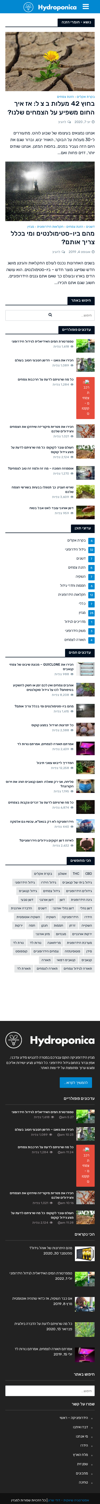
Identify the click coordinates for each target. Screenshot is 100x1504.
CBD (88, 874)
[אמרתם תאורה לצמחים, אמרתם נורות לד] (85, 748)
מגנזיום (61, 934)
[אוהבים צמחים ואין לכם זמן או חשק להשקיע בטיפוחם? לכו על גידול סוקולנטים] (85, 689)
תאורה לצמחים (47, 968)
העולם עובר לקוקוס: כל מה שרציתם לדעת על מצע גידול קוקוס (42, 449)
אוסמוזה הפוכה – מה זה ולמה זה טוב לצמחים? (41, 468)
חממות (58, 925)
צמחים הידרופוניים (46, 951)
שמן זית (82, 1464)
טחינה (83, 1482)
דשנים (90, 227)
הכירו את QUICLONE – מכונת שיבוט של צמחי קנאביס (41, 666)
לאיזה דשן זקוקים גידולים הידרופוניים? (46, 840)
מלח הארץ (80, 1454)
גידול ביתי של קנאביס (77, 882)
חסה (32, 925)
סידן (89, 951)
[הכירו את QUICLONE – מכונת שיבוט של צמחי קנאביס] (85, 668)
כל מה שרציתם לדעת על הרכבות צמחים (46, 379)
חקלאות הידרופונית (50, 227)
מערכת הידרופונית (79, 943)
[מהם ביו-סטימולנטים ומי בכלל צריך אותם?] (50, 190)
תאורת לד (24, 968)
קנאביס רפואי (66, 960)
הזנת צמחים (65, 97)
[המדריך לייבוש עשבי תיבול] (85, 767)
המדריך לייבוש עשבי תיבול (55, 763)
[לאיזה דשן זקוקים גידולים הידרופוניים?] (85, 844)
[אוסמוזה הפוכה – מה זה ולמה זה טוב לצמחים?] (85, 472)
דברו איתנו (80, 1427)
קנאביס (87, 960)
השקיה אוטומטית (28, 917)
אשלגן (62, 874)
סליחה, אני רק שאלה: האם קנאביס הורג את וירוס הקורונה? (40, 784)
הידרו (88, 917)
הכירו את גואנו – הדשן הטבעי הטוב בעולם (44, 360)
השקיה (51, 917)
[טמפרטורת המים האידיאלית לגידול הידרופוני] (85, 345)
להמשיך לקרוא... (76, 1082)
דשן (62, 900)
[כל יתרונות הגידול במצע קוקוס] (85, 729)
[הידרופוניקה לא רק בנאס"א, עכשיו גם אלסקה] (85, 825)
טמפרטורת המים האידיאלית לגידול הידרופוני (43, 341)
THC (76, 874)
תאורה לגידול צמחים (78, 968)
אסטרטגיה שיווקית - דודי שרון (68, 1500)
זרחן (72, 925)
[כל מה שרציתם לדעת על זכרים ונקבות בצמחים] (85, 806)
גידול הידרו (48, 882)
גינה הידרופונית (81, 900)
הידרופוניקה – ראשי (74, 1418)
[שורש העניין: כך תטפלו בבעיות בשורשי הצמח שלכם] (85, 491)
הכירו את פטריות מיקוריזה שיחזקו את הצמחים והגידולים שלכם (42, 429)
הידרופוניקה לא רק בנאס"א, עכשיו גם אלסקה (42, 821)
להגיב (62, 122)
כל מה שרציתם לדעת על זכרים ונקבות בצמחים (41, 802)
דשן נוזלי (86, 908)
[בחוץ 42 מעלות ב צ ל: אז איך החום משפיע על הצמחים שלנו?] (50, 61)
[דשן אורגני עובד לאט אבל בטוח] (85, 512)
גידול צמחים (51, 891)
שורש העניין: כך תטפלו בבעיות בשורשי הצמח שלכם (43, 489)
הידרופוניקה (70, 917)
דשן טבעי (27, 900)
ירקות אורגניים (82, 934)
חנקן (44, 925)
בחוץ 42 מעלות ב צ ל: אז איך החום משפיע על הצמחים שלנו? (51, 108)
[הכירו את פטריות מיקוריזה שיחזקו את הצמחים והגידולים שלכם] (85, 431)
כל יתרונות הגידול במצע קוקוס (52, 725)
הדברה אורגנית (21, 908)
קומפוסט (21, 951)
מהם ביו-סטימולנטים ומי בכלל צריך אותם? (53, 238)
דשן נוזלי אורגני (63, 908)
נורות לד (35, 943)
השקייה (87, 925)
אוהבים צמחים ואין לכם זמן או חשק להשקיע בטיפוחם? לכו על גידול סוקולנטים (43, 687)
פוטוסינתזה (72, 951)
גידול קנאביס (28, 891)
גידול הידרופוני (25, 882)
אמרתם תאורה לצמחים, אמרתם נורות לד (45, 744)
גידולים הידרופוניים (79, 891)
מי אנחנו (82, 1436)
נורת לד (18, 943)
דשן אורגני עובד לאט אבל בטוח (52, 508)
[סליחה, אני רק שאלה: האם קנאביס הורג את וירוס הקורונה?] (85, 786)
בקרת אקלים (86, 97)
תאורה (46, 960)
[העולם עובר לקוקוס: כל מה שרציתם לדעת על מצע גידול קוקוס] (85, 451)
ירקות (19, 925)
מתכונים (82, 1473)
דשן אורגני (46, 900)
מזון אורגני (43, 934)
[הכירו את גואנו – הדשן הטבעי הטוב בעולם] (85, 364)
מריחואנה (54, 943)
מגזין (30, 227)
